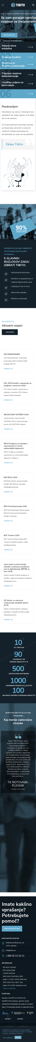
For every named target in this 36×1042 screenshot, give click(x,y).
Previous (4, 805)
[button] (33, 5)
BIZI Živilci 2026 (10, 477)
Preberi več (8, 369)
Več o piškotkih (8, 1037)
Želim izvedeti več (9, 35)
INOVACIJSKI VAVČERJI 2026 (16, 414)
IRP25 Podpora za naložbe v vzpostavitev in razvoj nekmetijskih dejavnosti (16, 446)
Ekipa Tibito (14, 144)
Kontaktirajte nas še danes (12, 41)
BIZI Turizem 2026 (11, 535)
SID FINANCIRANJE (12, 354)
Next (32, 805)
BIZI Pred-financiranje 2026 (15, 506)
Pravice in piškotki (9, 988)
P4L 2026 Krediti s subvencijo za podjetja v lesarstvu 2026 (17, 384)
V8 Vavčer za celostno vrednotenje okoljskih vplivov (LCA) (16, 602)
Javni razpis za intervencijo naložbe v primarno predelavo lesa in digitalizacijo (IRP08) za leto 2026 (17, 568)
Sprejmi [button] (18, 1037)
